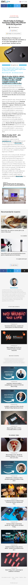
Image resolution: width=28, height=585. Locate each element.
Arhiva (25, 577)
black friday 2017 (18, 360)
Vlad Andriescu (15, 27)
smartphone (7, 358)
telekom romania (14, 358)
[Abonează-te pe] (13, 30)
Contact (13, 578)
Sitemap (21, 577)
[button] (22, 1)
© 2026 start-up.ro (14, 583)
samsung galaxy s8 (10, 360)
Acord (13, 577)
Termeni (16, 577)
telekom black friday (8, 362)
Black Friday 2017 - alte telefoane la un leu (12, 72)
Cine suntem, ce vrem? (6, 577)
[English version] (20, 1)
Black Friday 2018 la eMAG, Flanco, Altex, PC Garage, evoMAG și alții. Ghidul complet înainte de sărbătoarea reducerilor (14, 69)
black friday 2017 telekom (19, 362)
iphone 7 (21, 358)
